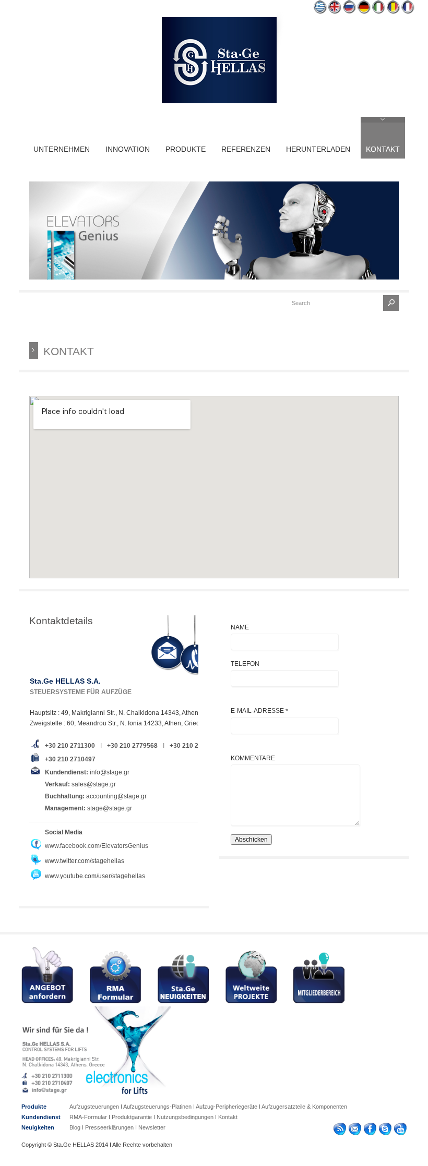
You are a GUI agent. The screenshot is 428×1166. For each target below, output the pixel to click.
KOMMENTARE (253, 758)
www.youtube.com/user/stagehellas (95, 876)
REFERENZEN (245, 149)
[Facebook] (370, 1131)
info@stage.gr (109, 772)
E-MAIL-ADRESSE (259, 711)
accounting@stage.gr (116, 796)
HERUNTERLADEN (318, 149)
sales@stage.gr (94, 784)
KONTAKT (383, 149)
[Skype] (385, 1131)
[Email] (355, 1131)
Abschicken (251, 839)
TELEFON (245, 663)
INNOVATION (127, 149)
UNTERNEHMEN (61, 149)
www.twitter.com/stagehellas (84, 861)
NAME (240, 627)
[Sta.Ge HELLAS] (219, 101)
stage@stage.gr (109, 808)
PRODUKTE (185, 149)
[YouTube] (400, 1131)
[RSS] (340, 1131)
